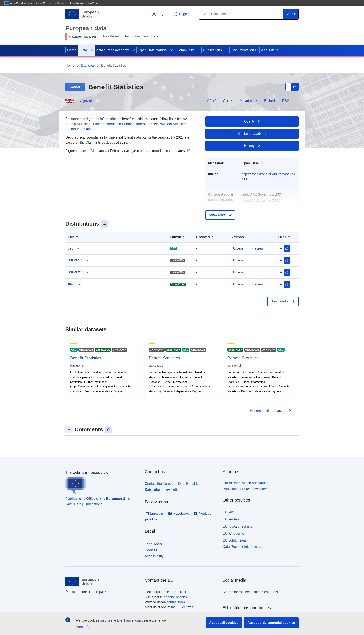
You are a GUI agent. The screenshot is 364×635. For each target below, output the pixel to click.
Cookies (151, 550)
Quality (249, 121)
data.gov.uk (84, 101)
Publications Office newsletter (245, 489)
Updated (203, 237)
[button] (84, 3)
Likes (282, 237)
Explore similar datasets (270, 410)
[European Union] (102, 581)
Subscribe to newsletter (162, 489)
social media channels (261, 592)
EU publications (234, 540)
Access (238, 248)
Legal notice (154, 544)
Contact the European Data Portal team (174, 483)
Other (154, 519)
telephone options (173, 597)
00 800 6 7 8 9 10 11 (171, 592)
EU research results (237, 526)
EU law (228, 512)
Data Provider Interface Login (244, 546)
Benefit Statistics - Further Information (93, 124)
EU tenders (231, 519)
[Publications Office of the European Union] (102, 484)
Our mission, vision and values (245, 483)
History (249, 146)
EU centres (185, 607)
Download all (280, 301)
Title (71, 237)
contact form (176, 602)
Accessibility (154, 556)
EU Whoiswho (233, 533)
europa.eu (100, 592)
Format (175, 237)
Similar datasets (249, 133)
